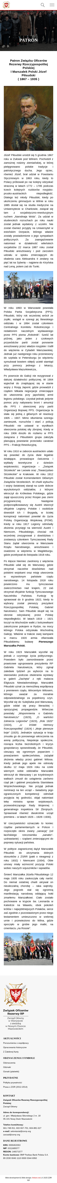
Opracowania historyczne (15, 1047)
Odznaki (7, 1067)
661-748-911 (9, 1128)
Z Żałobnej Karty (11, 1052)
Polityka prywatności (12, 1082)
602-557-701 (22, 1128)
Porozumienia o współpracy (16, 1043)
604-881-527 (35, 1128)
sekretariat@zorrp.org (21, 1131)
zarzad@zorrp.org (11, 1134)
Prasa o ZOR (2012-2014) (15, 1087)
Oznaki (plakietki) (11, 1071)
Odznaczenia (9, 1063)
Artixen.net (36, 1178)
